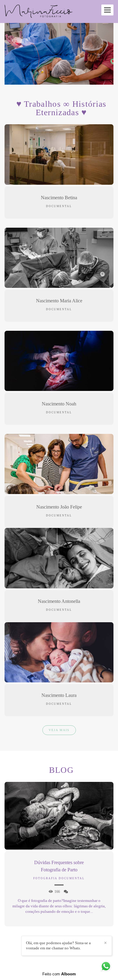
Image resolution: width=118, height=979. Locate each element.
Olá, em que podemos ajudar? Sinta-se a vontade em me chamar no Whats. (58, 945)
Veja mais (59, 730)
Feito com (59, 974)
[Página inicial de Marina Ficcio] (39, 11)
